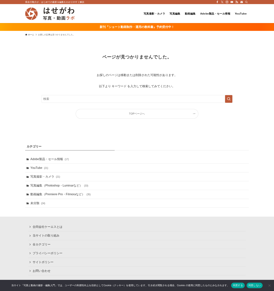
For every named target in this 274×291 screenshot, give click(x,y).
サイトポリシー (43, 262)
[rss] (236, 2)
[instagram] (227, 2)
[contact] (241, 2)
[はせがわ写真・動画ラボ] (50, 13)
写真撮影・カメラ (45, 176)
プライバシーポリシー (47, 253)
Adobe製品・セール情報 (49, 159)
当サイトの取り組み (46, 235)
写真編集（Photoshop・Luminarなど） (59, 185)
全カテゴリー (42, 244)
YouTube (39, 167)
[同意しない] (269, 285)
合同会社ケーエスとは (47, 226)
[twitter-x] (222, 2)
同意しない (254, 285)
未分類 (37, 203)
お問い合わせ (42, 270)
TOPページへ (137, 113)
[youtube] (231, 2)
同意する (238, 285)
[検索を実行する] (228, 99)
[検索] (246, 2)
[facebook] (217, 2)
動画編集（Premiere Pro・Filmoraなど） (60, 194)
